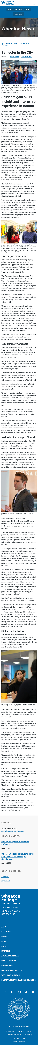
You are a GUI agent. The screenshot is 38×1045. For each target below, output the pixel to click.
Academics (14, 57)
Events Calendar (8, 961)
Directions (6, 932)
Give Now (18, 14)
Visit (9, 9)
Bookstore (6, 966)
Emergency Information (11, 970)
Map (3, 937)
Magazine (5, 951)
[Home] (9, 3)
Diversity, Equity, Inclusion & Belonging (18, 980)
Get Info (17, 9)
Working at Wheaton (10, 975)
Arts (3, 927)
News (3, 941)
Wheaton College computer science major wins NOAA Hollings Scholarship (17, 856)
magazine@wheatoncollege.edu (12, 831)
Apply (27, 9)
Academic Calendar (10, 956)
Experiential (26, 57)
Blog (3, 946)
